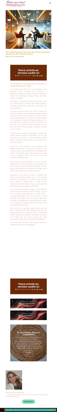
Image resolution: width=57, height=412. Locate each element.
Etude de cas (33, 337)
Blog (7, 56)
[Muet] (37, 75)
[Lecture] (16, 75)
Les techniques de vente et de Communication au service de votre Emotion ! (28, 53)
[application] (28, 75)
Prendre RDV (28, 402)
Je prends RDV (28, 315)
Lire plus (28, 353)
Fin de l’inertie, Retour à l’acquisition (28, 333)
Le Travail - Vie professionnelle (16, 56)
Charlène (19, 337)
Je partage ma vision (28, 303)
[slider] (40, 75)
